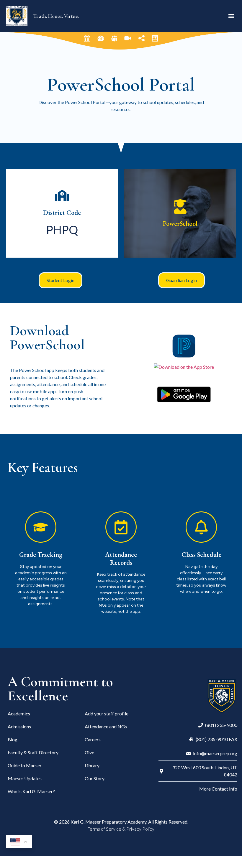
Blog (12, 739)
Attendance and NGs (106, 726)
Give (89, 752)
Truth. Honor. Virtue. (56, 16)
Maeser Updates (25, 778)
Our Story (94, 778)
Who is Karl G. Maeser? (31, 791)
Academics (19, 713)
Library (92, 765)
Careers (93, 739)
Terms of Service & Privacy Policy (121, 829)
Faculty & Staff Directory (33, 752)
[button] (231, 16)
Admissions (19, 726)
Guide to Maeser (25, 765)
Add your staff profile (106, 713)
